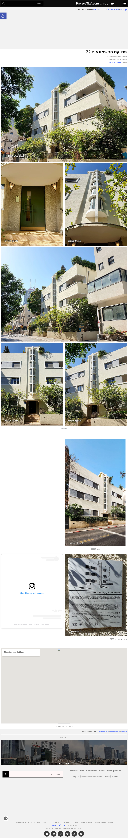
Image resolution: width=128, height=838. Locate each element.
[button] (3, 16)
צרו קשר (76, 776)
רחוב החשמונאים (99, 10)
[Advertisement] (64, 29)
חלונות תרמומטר (114, 63)
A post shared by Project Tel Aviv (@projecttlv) (32, 624)
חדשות (109, 771)
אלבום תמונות (91, 771)
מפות (82, 771)
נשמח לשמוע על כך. (58, 825)
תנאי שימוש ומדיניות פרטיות (92, 776)
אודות (107, 776)
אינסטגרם (74, 771)
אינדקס (102, 771)
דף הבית (123, 10)
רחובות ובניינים (113, 10)
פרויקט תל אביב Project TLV (95, 3)
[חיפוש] (3, 3)
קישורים (115, 776)
